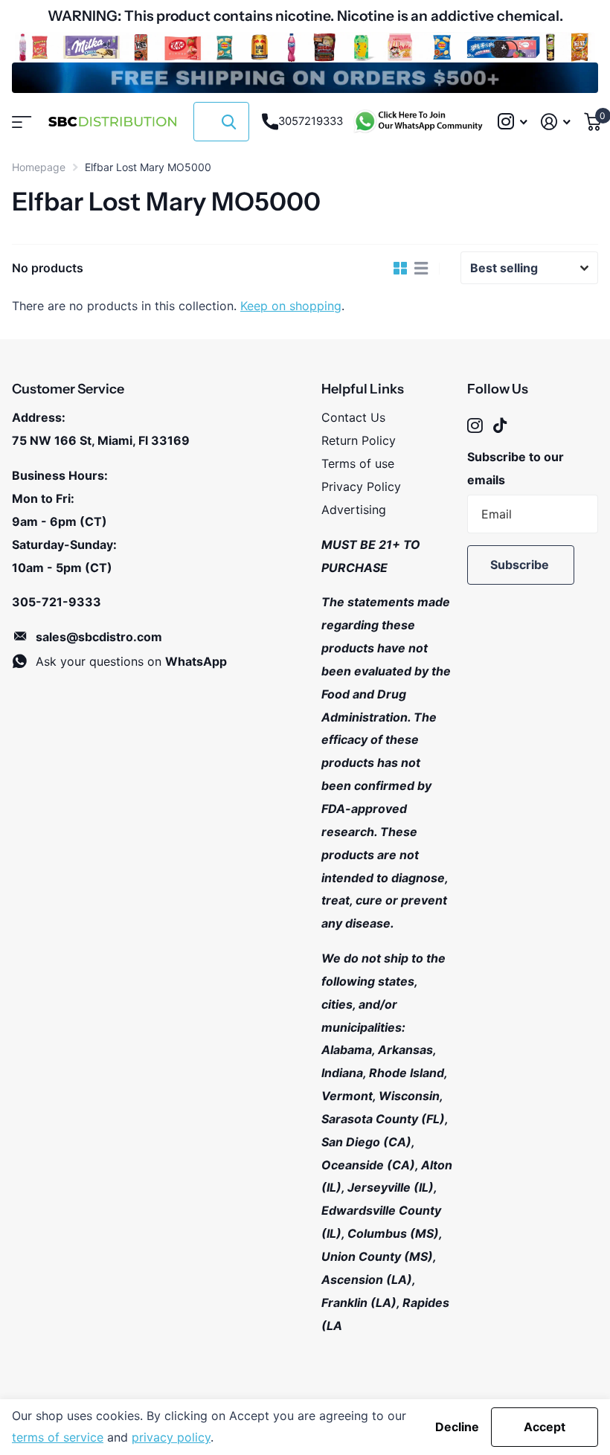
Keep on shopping (290, 305)
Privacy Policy (361, 486)
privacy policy (171, 1437)
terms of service (57, 1437)
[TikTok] (500, 426)
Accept (544, 1426)
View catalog (20, 122)
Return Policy (358, 440)
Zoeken (228, 121)
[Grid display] (400, 268)
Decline (457, 1427)
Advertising (353, 509)
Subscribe (521, 564)
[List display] (421, 268)
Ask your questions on (131, 661)
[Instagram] (475, 426)
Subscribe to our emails (515, 468)
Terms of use (357, 463)
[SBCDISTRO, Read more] (512, 121)
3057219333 (310, 121)
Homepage (38, 167)
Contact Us (353, 417)
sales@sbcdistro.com (99, 636)
